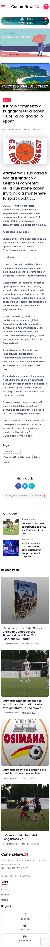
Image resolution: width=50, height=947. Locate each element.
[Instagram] (25, 938)
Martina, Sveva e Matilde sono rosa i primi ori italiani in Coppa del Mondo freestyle (32, 550)
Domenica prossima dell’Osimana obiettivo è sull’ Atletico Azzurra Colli (34, 528)
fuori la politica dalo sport (17, 457)
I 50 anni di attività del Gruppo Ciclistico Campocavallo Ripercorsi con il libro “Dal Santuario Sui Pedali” (23, 633)
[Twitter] (25, 927)
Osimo (37, 457)
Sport (7, 100)
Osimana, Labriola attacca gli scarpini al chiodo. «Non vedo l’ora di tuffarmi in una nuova (22, 704)
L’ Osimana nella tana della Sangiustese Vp (21, 837)
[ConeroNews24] (25, 6)
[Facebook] (25, 916)
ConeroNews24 (10, 643)
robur (7, 463)
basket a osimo (11, 451)
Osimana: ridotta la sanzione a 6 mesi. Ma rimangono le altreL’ (24, 771)
